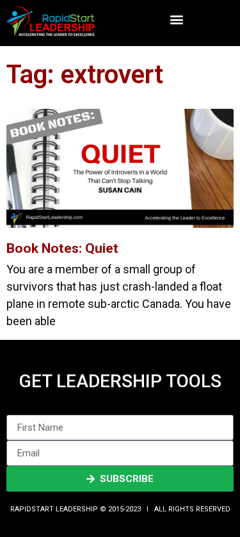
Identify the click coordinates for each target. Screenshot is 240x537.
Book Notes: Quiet (62, 248)
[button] (176, 19)
